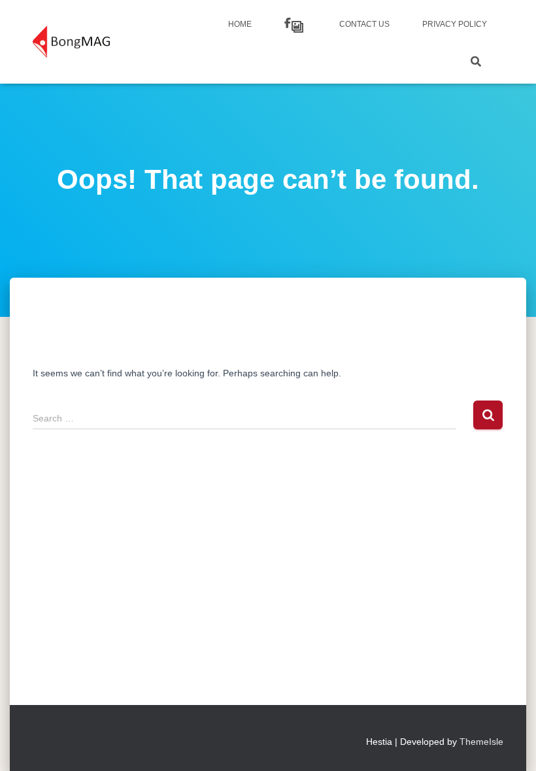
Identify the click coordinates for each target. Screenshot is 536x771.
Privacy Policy (454, 24)
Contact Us (364, 24)
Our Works (295, 25)
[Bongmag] (71, 41)
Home (240, 24)
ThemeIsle (481, 741)
